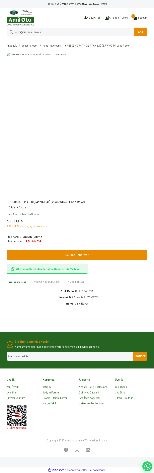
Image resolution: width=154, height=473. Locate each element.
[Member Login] (107, 18)
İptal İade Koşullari (89, 397)
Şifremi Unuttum (16, 397)
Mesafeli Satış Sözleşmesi (93, 386)
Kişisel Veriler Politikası (92, 403)
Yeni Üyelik (13, 386)
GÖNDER (140, 356)
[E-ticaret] (76, 470)
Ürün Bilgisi (17, 282)
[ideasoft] (56, 470)
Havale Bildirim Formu (55, 397)
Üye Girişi (12, 392)
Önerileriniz (76, 282)
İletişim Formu (51, 392)
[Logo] (20, 18)
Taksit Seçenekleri (47, 282)
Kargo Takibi (50, 403)
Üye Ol (125, 17)
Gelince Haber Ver (77, 255)
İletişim (47, 386)
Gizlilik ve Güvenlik (89, 392)
